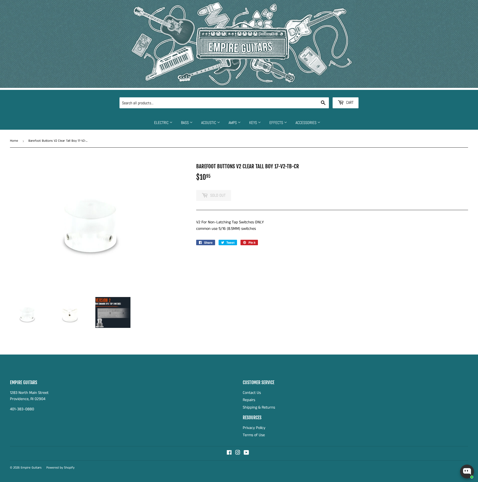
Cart (349, 102)
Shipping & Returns (259, 407)
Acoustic (209, 122)
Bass (185, 122)
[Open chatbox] (467, 472)
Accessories (306, 122)
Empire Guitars (31, 467)
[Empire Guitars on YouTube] (246, 453)
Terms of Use (254, 435)
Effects (276, 122)
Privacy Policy (254, 428)
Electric (162, 122)
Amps (233, 122)
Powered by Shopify (60, 467)
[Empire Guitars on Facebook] (229, 453)
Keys (253, 122)
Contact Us (252, 393)
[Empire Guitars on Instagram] (237, 453)
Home (14, 140)
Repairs (249, 400)
